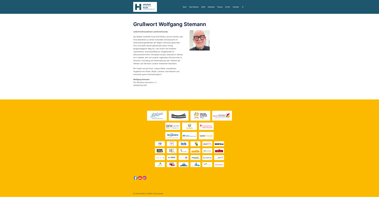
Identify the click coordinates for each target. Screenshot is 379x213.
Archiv (227, 7)
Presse (219, 7)
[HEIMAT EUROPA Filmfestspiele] (145, 7)
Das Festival (193, 7)
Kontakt (236, 7)
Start (185, 7)
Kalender (211, 7)
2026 (203, 7)
